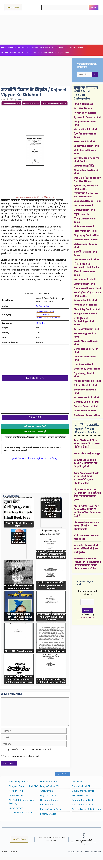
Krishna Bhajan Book (82, 799)
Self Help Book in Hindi (86, 239)
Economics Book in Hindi (87, 288)
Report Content (62, 774)
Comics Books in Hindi (86, 406)
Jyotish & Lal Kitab (76, 47)
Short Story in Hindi (19, 781)
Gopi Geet (77, 781)
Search (93, 7)
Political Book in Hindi (31, 103)
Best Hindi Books (83, 108)
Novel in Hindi (16, 790)
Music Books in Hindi (85, 410)
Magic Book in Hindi (84, 283)
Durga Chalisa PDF (49, 786)
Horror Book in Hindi (85, 279)
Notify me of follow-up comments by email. (27, 749)
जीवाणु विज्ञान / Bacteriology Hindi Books (84, 321)
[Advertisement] (51, 30)
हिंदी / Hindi (41, 323)
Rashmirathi (46, 804)
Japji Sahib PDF (48, 795)
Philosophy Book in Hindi (87, 380)
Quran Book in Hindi (84, 209)
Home (3, 47)
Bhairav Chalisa (48, 813)
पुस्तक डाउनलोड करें (34, 378)
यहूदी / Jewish (81, 214)
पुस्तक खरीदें (35, 417)
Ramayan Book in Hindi (86, 145)
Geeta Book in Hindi (84, 141)
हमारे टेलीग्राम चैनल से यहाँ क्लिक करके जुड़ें (35, 458)
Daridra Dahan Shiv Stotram (86, 809)
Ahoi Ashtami (47, 790)
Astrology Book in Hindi (86, 329)
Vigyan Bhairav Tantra (83, 790)
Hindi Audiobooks (83, 104)
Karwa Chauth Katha (50, 809)
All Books (10, 47)
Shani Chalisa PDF (81, 786)
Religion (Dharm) (47, 52)
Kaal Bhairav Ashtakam (21, 812)
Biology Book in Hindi (85, 313)
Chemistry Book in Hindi (87, 309)
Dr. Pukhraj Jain (42, 306)
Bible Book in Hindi (84, 226)
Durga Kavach (16, 807)
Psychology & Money (40, 47)
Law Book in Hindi (83, 364)
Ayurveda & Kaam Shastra (11, 52)
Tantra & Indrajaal (58, 47)
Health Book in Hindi (85, 112)
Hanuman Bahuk (49, 799)
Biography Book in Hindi (87, 235)
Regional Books (63, 52)
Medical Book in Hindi (85, 129)
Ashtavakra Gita (80, 795)
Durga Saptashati (49, 781)
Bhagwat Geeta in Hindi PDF (23, 786)
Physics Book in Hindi (85, 304)
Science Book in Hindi (85, 300)
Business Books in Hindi (86, 397)
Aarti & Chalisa (30, 52)
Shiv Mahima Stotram (83, 804)
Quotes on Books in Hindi (87, 415)
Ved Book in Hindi (83, 205)
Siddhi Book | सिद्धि (84, 165)
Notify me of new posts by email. (21, 756)
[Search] (95, 74)
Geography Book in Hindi (87, 368)
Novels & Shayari (21, 47)
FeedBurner (87, 617)
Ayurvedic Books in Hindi (87, 117)
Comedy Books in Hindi (86, 401)
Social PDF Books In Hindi (11, 103)
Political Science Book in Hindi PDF (54, 103)
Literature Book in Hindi (86, 259)
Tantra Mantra (16, 795)
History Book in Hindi (85, 230)
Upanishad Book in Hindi (87, 201)
